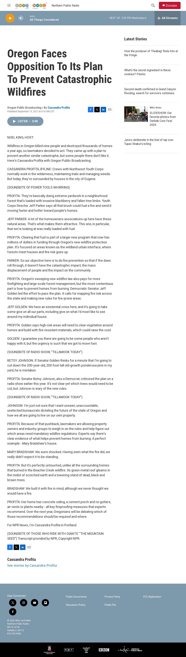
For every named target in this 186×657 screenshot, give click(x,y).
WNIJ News (155, 107)
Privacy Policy (112, 596)
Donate (171, 5)
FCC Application (152, 596)
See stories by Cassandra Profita (32, 565)
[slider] (26, 18)
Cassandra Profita (59, 107)
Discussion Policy (75, 605)
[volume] (21, 18)
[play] (10, 18)
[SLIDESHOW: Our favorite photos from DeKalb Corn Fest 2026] (136, 114)
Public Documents (76, 596)
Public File (110, 605)
